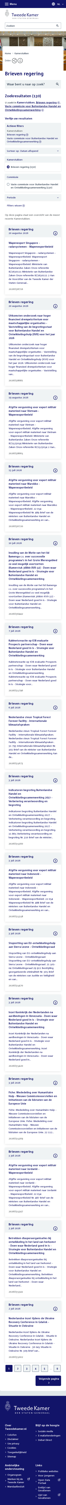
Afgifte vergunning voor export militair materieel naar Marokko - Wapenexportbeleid (32, 484)
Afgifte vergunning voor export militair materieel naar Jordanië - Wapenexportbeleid (32, 1169)
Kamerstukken (22, 53)
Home (8, 53)
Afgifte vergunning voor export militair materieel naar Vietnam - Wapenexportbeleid (32, 411)
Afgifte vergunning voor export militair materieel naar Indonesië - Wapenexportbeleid (32, 874)
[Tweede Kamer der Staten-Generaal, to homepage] (22, 14)
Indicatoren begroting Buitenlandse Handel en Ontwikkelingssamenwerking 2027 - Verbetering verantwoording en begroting (30, 797)
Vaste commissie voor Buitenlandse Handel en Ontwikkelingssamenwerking (32, 140)
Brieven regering (46, 102)
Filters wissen (14, 205)
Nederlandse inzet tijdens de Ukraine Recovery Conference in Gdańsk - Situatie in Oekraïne (31, 1322)
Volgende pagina (49, 1378)
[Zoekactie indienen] (57, 26)
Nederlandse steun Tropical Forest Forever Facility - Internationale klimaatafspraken (30, 721)
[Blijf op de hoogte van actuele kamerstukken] (20, 60)
